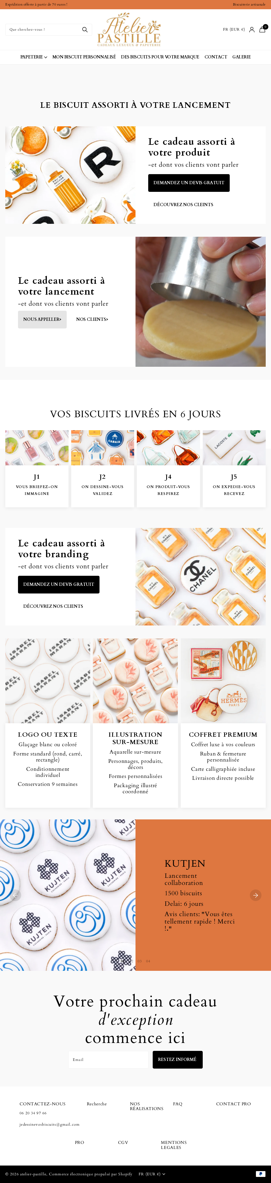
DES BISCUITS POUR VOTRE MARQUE (160, 57)
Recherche (97, 1104)
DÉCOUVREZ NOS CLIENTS (53, 606)
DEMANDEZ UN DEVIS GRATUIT (188, 183)
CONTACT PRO (233, 1104)
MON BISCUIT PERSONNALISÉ (84, 57)
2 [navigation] (132, 961)
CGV (123, 1142)
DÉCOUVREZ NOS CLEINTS (183, 205)
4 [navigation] (149, 961)
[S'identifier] (252, 30)
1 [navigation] (124, 961)
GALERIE (241, 57)
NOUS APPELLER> (42, 319)
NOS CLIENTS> (92, 319)
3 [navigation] (141, 961)
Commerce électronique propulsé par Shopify (90, 1174)
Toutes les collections (33, 57)
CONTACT (216, 57)
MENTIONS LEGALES (174, 1145)
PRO (79, 1142)
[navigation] (15, 895)
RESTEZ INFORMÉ (177, 1060)
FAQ (178, 1104)
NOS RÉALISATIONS (147, 1106)
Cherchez (85, 30)
